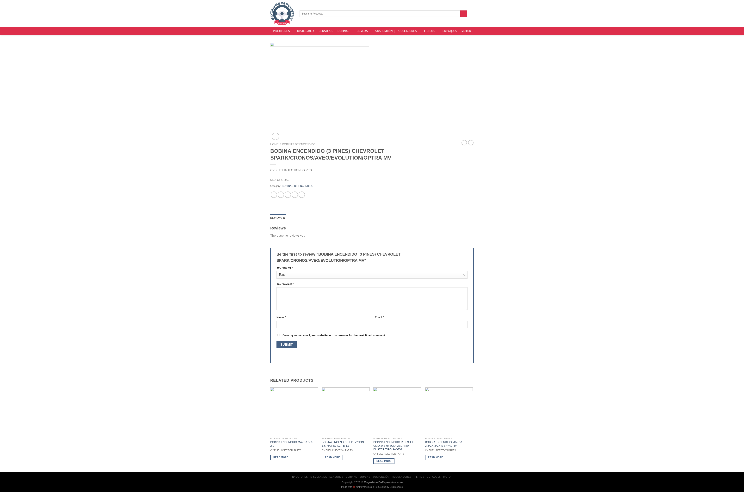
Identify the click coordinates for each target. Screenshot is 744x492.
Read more (280, 457)
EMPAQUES (450, 31)
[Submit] (463, 13)
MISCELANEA (305, 31)
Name (281, 317)
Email (379, 317)
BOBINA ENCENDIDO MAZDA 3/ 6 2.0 (291, 443)
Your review (285, 283)
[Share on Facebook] (274, 194)
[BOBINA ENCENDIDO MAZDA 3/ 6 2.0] (294, 411)
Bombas (362, 31)
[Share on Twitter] (281, 194)
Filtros (429, 31)
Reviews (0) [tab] (278, 217)
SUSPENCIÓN (384, 31)
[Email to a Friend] (288, 194)
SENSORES (326, 31)
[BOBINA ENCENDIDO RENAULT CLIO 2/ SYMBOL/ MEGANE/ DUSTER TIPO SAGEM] (397, 411)
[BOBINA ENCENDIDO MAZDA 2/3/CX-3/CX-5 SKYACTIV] (449, 411)
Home (274, 144)
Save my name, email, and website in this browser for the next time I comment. (334, 335)
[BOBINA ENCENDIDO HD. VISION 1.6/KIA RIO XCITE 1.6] (346, 411)
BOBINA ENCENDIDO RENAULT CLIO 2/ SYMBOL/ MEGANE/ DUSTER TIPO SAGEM (393, 445)
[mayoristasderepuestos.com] (282, 13)
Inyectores (281, 31)
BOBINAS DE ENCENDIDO (298, 144)
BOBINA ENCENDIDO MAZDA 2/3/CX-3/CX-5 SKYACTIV (443, 443)
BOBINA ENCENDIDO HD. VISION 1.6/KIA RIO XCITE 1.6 (343, 443)
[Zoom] (275, 136)
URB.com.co (396, 487)
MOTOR (466, 31)
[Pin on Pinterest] (295, 194)
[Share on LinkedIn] (302, 194)
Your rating (284, 267)
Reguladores (407, 31)
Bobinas (343, 31)
